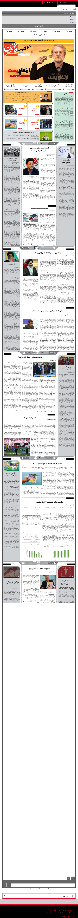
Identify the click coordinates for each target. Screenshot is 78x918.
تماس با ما (46, 2)
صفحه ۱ (45, 31)
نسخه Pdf (33, 31)
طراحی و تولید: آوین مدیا (68, 916)
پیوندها (54, 2)
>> (9, 885)
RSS (51, 910)
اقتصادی (72, 19)
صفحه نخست (62, 2)
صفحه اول (69, 31)
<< (73, 878)
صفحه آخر (21, 31)
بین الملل (72, 16)
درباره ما (61, 910)
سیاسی (72, 22)
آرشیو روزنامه (39, 26)
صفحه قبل (57, 31)
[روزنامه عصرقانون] (69, 9)
